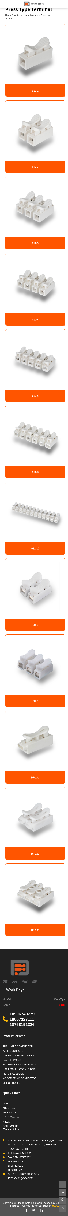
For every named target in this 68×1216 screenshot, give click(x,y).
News (6, 1121)
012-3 (35, 243)
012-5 (35, 395)
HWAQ (55, 1205)
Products (17, 14)
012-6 (35, 472)
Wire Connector (14, 1051)
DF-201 (35, 777)
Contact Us (10, 1126)
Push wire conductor (18, 1046)
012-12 (35, 548)
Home (8, 14)
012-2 (35, 167)
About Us (9, 1108)
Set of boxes (11, 1082)
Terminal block (13, 1073)
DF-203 (35, 930)
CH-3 (35, 701)
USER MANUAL (11, 1117)
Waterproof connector (19, 1064)
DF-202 (35, 853)
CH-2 (35, 624)
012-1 (35, 90)
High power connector (19, 1069)
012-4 (35, 319)
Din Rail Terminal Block (19, 1055)
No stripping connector (19, 1078)
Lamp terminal (31, 14)
